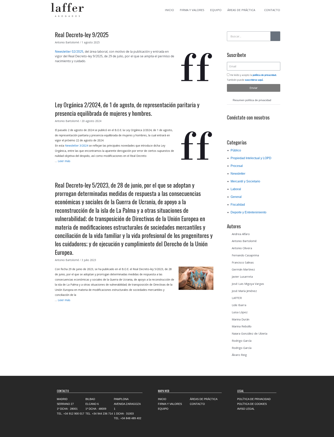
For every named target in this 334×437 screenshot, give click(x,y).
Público (236, 150)
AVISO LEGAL (246, 408)
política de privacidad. (265, 75)
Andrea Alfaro (241, 234)
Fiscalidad (238, 204)
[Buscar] (275, 36)
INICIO (169, 10)
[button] (253, 100)
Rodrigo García (241, 341)
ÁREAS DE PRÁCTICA (241, 10)
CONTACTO (272, 10)
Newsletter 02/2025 (69, 51)
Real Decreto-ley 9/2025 (81, 34)
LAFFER (237, 298)
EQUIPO (216, 10)
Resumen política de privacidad (252, 100)
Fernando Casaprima (245, 255)
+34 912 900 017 (73, 413)
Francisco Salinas (243, 262)
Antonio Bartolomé (244, 241)
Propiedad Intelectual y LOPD (251, 158)
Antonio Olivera (242, 248)
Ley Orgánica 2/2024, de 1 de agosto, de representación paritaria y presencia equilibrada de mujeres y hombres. (127, 108)
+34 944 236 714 (102, 413)
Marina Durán (240, 319)
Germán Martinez (243, 269)
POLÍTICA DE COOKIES (252, 403)
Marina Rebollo (241, 326)
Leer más (64, 161)
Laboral (236, 189)
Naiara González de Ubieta (249, 333)
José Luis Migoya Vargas (248, 284)
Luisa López (240, 312)
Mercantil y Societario (245, 181)
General (236, 196)
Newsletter (238, 173)
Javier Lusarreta (242, 276)
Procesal (237, 165)
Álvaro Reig (239, 355)
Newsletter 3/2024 (76, 145)
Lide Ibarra (239, 305)
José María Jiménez (244, 291)
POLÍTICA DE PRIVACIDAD (254, 399)
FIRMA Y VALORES (192, 10)
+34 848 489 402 (130, 418)
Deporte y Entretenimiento (248, 212)
